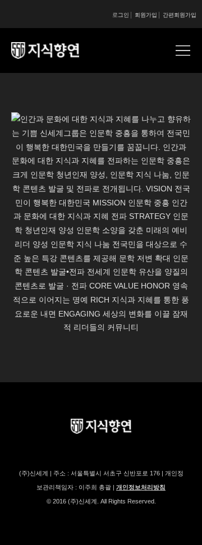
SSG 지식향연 (59, 50)
